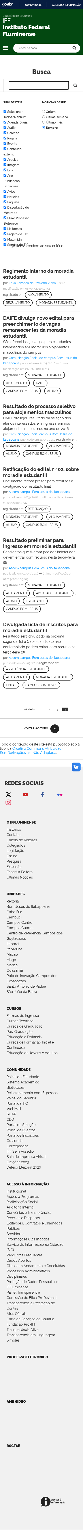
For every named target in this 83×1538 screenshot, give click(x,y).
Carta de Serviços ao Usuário (30, 1319)
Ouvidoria (15, 1141)
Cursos (14, 1008)
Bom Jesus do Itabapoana (28, 906)
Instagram (8, 802)
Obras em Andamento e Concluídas (36, 1266)
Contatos (14, 835)
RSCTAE (13, 1446)
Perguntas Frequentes (25, 1255)
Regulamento (18, 302)
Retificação (38, 509)
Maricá (12, 965)
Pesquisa (14, 861)
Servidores (15, 1234)
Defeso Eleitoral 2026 (24, 1167)
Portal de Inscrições (23, 1135)
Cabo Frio (14, 912)
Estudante (35, 601)
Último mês (54, 122)
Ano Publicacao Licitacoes (12, 181)
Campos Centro (19, 922)
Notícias (13, 197)
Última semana (57, 117)
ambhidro (16, 1401)
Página (12, 138)
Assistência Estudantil (26, 669)
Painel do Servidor (21, 1098)
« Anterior (29, 709)
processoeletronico (27, 1357)
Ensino (12, 856)
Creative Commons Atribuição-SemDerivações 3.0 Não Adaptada (31, 750)
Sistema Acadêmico (23, 1082)
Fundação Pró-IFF (21, 1324)
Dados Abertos (19, 1260)
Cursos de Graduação (25, 1026)
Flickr (60, 794)
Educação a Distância (24, 1037)
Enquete (13, 202)
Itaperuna (14, 949)
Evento (12, 143)
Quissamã (15, 970)
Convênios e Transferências (29, 1212)
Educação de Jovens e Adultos (32, 1053)
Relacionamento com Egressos (32, 1093)
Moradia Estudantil (56, 302)
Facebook (42, 794)
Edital (11, 685)
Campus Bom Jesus (22, 391)
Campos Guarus (20, 928)
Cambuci (14, 917)
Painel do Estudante (23, 1077)
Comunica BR (33, 4)
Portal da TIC (17, 1103)
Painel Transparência (23, 1292)
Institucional (16, 1191)
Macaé (12, 954)
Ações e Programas (23, 1197)
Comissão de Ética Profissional (32, 1298)
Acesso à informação (66, 4)
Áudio (11, 127)
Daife (40, 383)
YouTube (25, 794)
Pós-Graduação (20, 1032)
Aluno (52, 391)
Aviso (11, 191)
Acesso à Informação (28, 1184)
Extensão (14, 867)
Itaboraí (13, 944)
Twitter (8, 794)
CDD (10, 1119)
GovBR (7, 4)
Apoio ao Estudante (53, 593)
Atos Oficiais (16, 1314)
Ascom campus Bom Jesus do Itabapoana (39, 492)
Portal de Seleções (22, 1125)
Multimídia (14, 239)
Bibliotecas (16, 1087)
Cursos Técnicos (20, 1021)
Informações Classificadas (28, 1239)
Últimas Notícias (20, 877)
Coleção (13, 133)
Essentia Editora (20, 872)
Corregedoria (17, 1146)
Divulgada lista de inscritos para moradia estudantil (40, 627)
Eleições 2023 (18, 1162)
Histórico (14, 829)
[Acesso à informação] (54, 1502)
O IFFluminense (21, 822)
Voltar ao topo (36, 728)
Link (10, 170)
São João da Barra (22, 992)
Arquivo (12, 159)
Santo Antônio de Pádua (26, 986)
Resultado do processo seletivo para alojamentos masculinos (39, 409)
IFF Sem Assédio (20, 1151)
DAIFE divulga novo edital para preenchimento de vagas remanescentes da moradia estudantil (38, 327)
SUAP (11, 1114)
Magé (11, 960)
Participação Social (22, 1202)
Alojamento (38, 294)
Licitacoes (14, 229)
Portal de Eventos (21, 1130)
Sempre (52, 127)
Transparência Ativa (23, 1330)
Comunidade (19, 1070)
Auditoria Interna (20, 1207)
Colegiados (16, 845)
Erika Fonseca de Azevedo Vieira (32, 283)
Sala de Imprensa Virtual (26, 1157)
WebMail (14, 1109)
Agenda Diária (17, 122)
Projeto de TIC (17, 234)
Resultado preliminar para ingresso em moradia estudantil (39, 543)
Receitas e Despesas (23, 1218)
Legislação (15, 851)
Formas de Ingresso (23, 1016)
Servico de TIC (18, 245)
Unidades (16, 894)
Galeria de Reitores (22, 840)
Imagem (13, 165)
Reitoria (13, 901)
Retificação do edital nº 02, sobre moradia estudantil (41, 472)
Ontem (51, 112)
